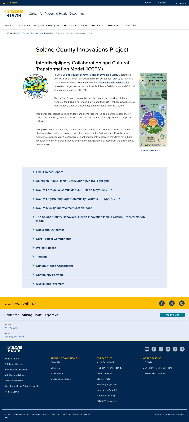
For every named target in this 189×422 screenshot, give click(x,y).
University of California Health (158, 367)
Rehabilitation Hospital (15, 369)
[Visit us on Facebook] (152, 349)
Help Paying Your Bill (107, 390)
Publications (70, 25)
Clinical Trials (103, 378)
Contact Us (130, 25)
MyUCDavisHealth (106, 362)
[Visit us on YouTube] (146, 349)
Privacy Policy (67, 414)
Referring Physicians (107, 384)
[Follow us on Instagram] (182, 303)
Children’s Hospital (13, 364)
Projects (59, 33)
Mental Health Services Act (114, 82)
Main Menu (10, 3)
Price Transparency (106, 395)
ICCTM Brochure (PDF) (149, 150)
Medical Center (12, 358)
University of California (154, 373)
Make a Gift (172, 315)
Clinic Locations (104, 373)
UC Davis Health (13, 33)
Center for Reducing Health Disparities (38, 33)
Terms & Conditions (50, 414)
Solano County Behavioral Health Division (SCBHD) (91, 75)
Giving (148, 2)
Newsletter (113, 25)
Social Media (57, 373)
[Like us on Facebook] (162, 303)
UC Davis (147, 362)
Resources (97, 25)
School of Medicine (14, 380)
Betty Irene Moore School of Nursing (22, 386)
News (84, 25)
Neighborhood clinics (14, 375)
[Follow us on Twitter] (172, 303)
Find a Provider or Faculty (109, 367)
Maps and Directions (61, 378)
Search (180, 3)
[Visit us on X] (166, 349)
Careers (162, 2)
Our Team (24, 25)
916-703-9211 (10, 327)
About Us (9, 25)
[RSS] (181, 349)
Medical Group (11, 391)
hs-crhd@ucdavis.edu (15, 336)
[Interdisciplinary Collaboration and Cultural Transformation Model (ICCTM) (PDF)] (153, 110)
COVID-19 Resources (107, 401)
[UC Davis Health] (14, 349)
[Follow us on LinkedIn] (159, 349)
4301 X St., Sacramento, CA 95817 (170, 414)
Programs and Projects (46, 25)
